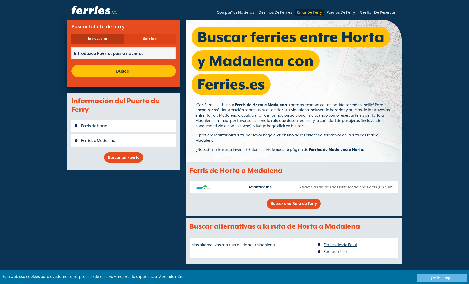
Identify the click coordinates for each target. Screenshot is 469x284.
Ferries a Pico (335, 251)
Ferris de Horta (94, 126)
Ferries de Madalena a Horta (336, 149)
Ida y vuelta (97, 39)
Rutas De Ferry (309, 12)
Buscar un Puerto (123, 157)
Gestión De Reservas (378, 12)
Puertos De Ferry (341, 12)
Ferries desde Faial (340, 245)
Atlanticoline (260, 187)
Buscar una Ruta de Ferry (294, 203)
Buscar (123, 71)
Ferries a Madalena (98, 140)
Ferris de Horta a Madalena (261, 105)
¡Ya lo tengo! (442, 278)
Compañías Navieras (235, 12)
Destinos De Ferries (275, 12)
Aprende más (171, 276)
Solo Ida (150, 39)
